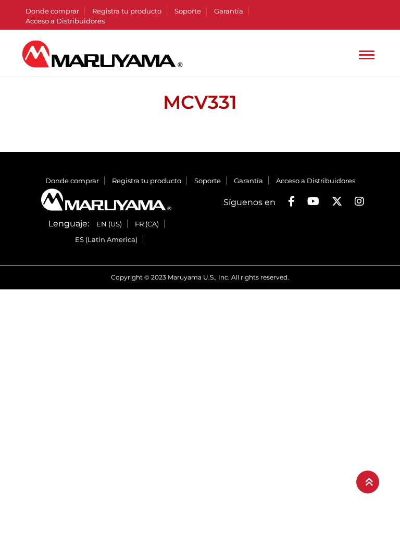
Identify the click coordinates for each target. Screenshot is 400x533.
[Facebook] (291, 201)
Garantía (228, 11)
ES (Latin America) (106, 239)
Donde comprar (52, 11)
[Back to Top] (367, 482)
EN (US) (109, 224)
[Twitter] (337, 201)
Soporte (187, 11)
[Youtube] (313, 201)
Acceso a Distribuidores (65, 21)
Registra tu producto (126, 11)
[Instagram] (359, 201)
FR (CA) (147, 224)
